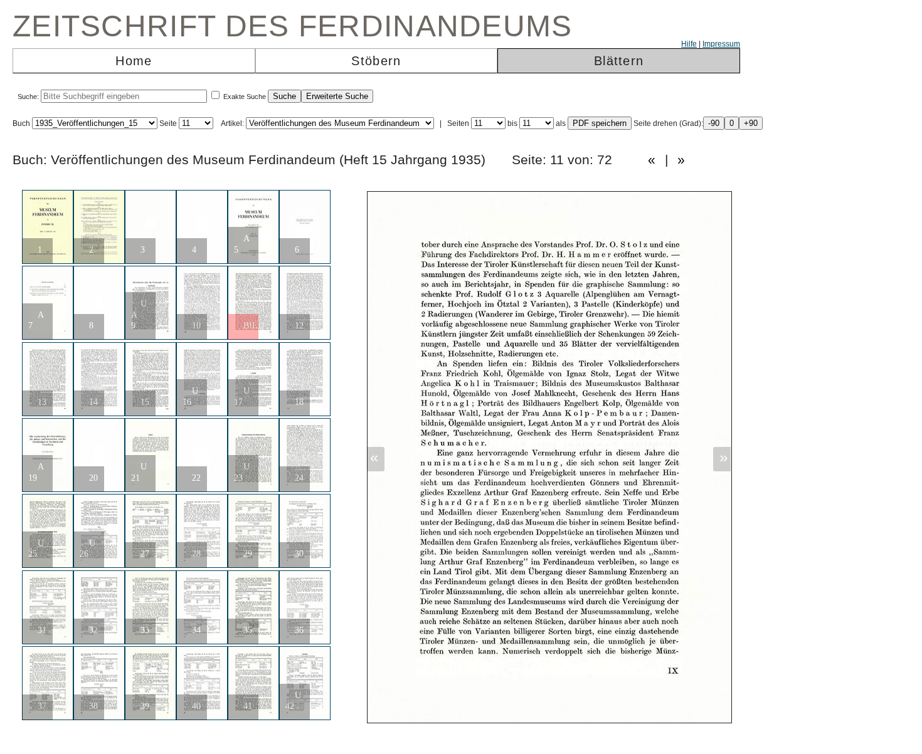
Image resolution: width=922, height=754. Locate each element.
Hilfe (689, 43)
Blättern (619, 61)
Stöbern (376, 61)
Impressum (721, 43)
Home (133, 61)
